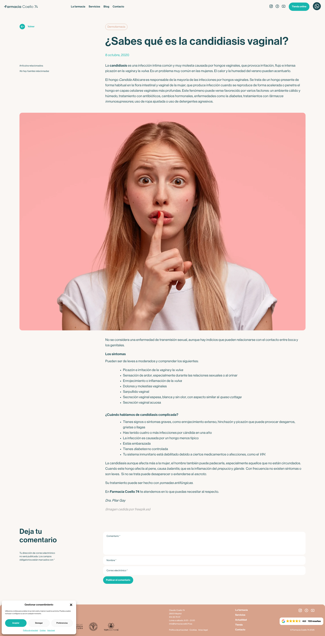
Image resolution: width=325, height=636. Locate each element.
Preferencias (62, 623)
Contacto (118, 6)
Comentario (113, 536)
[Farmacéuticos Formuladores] (93, 627)
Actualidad (241, 620)
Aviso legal (51, 630)
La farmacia (78, 6)
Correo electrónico (117, 570)
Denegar (39, 623)
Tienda (239, 625)
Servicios (94, 6)
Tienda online (299, 6)
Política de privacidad (30, 630)
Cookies (43, 630)
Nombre (111, 560)
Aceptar (15, 623)
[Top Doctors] (111, 627)
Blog (106, 6)
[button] (71, 605)
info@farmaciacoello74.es (180, 624)
